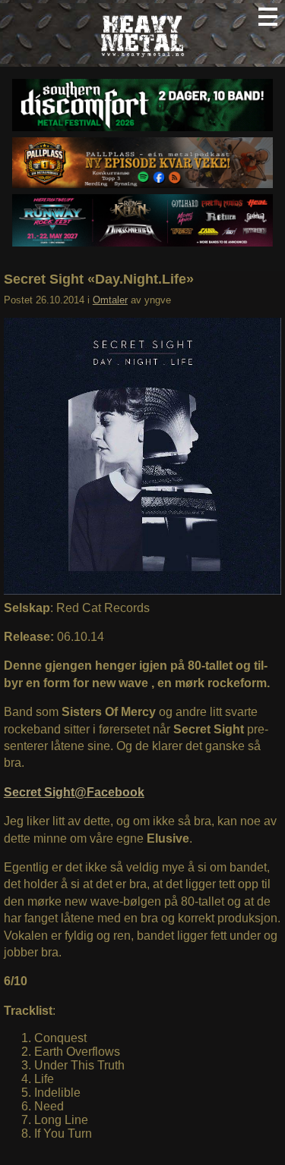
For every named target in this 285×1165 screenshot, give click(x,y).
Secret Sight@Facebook (74, 792)
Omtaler (110, 300)
